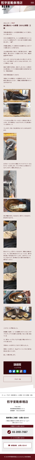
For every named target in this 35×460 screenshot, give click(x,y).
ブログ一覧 (17, 379)
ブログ (13, 23)
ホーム (4, 395)
